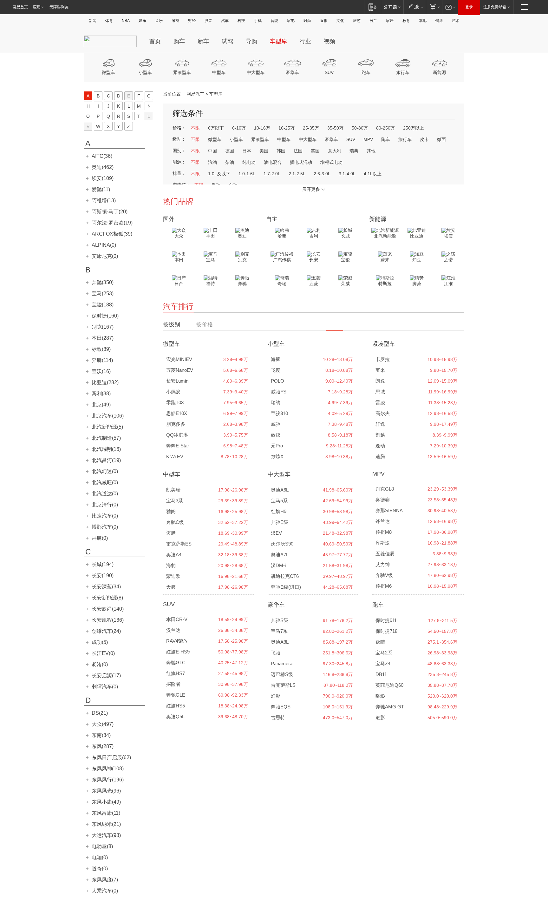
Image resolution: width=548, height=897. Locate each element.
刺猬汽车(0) (105, 686)
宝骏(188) (103, 304)
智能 (274, 20)
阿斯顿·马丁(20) (109, 211)
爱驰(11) (101, 189)
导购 (251, 41)
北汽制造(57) (106, 438)
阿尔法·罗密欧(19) (112, 222)
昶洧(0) (100, 664)
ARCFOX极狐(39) (112, 234)
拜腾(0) (100, 538)
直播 (324, 20)
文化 (340, 20)
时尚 (307, 20)
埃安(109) (103, 178)
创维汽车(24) (106, 631)
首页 (155, 41)
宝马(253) (103, 293)
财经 (192, 20)
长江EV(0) (103, 653)
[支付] (434, 7)
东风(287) (103, 746)
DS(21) (100, 713)
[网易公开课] (392, 7)
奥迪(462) (103, 167)
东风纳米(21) (106, 824)
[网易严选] (414, 7)
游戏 (175, 20)
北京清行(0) (105, 504)
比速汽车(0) (105, 516)
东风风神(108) (108, 768)
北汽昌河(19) (106, 460)
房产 (373, 20)
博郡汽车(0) (105, 527)
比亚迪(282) (105, 382)
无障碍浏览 (58, 7)
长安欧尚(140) (108, 609)
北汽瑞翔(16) (106, 449)
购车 (179, 41)
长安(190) (103, 575)
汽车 (225, 20)
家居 (390, 20)
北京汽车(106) (108, 415)
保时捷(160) (105, 315)
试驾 (227, 41)
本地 (423, 20)
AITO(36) (102, 156)
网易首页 (20, 7)
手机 (258, 20)
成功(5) (100, 642)
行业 (305, 41)
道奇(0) (100, 868)
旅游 (357, 20)
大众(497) (103, 724)
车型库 (278, 41)
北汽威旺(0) (105, 482)
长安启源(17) (106, 675)
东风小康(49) (106, 802)
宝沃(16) (101, 371)
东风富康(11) (106, 813)
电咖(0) (100, 857)
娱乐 (142, 20)
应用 (37, 7)
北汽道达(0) (105, 493)
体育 (109, 20)
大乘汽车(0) (105, 891)
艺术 (456, 20)
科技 (241, 20)
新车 (203, 41)
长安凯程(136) (108, 620)
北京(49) (101, 404)
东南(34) (101, 735)
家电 (291, 20)
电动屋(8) (102, 846)
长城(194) (103, 564)
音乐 (159, 20)
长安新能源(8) (107, 597)
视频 (329, 41)
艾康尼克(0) (105, 256)
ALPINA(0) (104, 245)
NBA (126, 20)
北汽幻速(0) (105, 471)
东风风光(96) (106, 790)
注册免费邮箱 (494, 7)
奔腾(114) (102, 360)
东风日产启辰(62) (111, 757)
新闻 (92, 20)
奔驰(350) (103, 282)
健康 (439, 20)
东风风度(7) (105, 879)
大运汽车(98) (106, 835)
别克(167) (103, 327)
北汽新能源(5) (107, 427)
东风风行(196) (108, 779)
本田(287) (103, 338)
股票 (208, 20)
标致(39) (101, 349)
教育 (406, 20)
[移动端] (372, 7)
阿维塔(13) (104, 200)
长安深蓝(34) (106, 586)
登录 (469, 7)
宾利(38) (101, 393)
